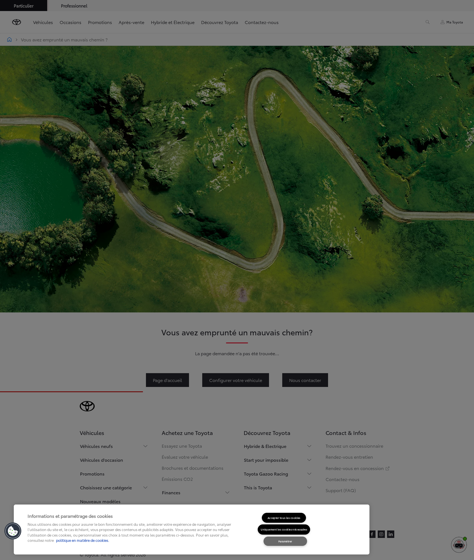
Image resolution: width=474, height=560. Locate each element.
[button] (13, 531)
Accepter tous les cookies (284, 518)
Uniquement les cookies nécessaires (284, 529)
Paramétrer (285, 541)
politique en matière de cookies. (82, 540)
